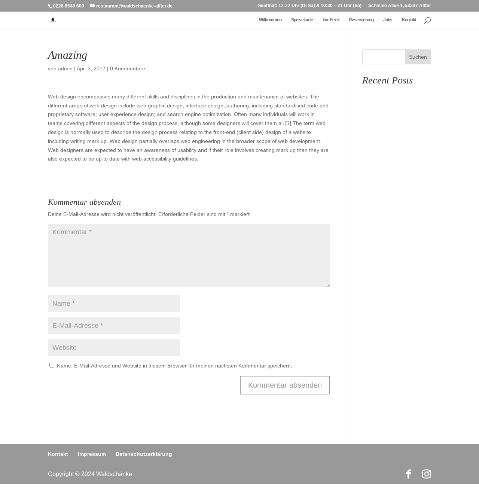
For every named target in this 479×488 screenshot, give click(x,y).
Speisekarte (302, 19)
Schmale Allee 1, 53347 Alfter (399, 5)
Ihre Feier (331, 19)
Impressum (92, 454)
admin (65, 68)
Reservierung (361, 19)
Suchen (418, 57)
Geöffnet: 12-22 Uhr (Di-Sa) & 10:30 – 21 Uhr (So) (309, 5)
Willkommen (270, 19)
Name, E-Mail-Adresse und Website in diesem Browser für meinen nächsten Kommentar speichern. (174, 366)
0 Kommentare (127, 68)
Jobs (387, 19)
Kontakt (409, 19)
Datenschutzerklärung (144, 454)
